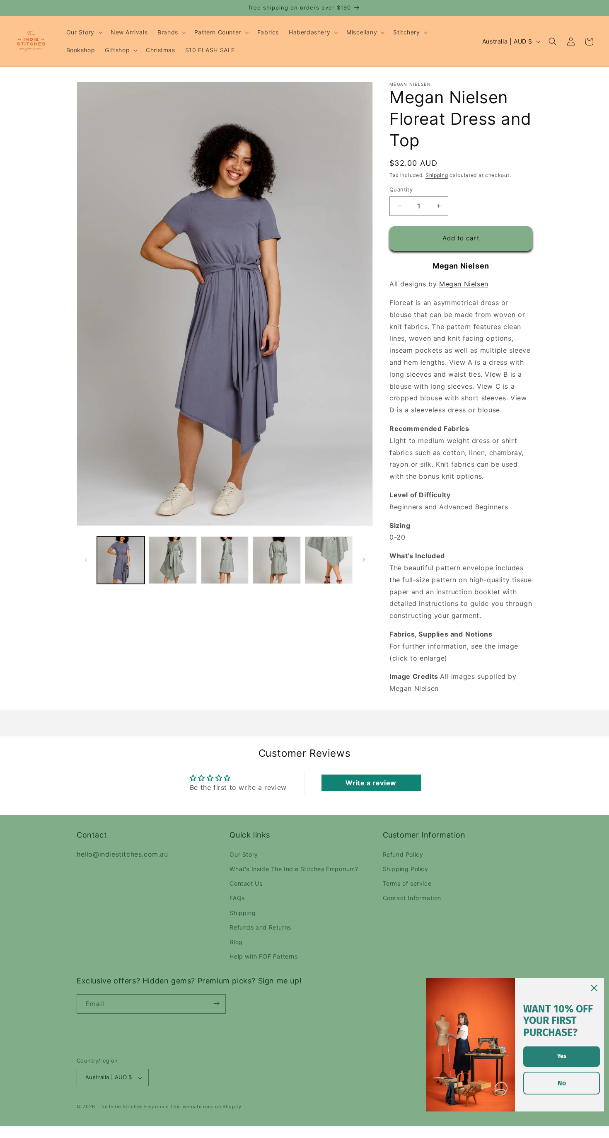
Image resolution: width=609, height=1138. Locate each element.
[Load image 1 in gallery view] (121, 560)
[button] (83, 32)
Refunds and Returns (260, 926)
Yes (561, 1056)
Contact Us (246, 883)
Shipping (436, 175)
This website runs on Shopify (206, 1107)
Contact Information (412, 897)
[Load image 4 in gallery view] (276, 560)
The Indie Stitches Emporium (134, 1107)
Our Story (244, 853)
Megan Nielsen (463, 284)
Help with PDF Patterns (263, 956)
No (562, 1083)
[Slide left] (86, 560)
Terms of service (407, 883)
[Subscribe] (216, 1003)
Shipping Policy (405, 868)
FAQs (237, 897)
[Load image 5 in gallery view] (329, 560)
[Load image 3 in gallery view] (225, 560)
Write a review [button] (371, 783)
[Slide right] (364, 560)
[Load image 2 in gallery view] (172, 560)
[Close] (594, 988)
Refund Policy (403, 853)
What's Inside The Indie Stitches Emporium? (294, 868)
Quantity (401, 189)
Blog (236, 941)
